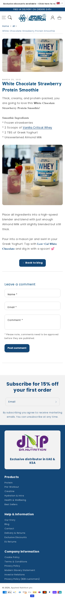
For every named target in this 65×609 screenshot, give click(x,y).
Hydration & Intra (14, 495)
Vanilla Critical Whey (37, 127)
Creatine (10, 491)
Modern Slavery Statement (20, 570)
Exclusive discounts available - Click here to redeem (32, 3)
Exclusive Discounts (16, 537)
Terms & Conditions (16, 561)
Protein (9, 482)
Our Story (10, 519)
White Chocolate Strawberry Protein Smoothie (28, 30)
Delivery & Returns (15, 532)
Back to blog (34, 262)
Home (5, 26)
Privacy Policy (12, 565)
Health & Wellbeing (15, 500)
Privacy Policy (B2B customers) (22, 578)
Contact (9, 528)
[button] (3, 18)
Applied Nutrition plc (21, 587)
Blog (7, 524)
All (14, 26)
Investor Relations (15, 574)
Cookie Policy (12, 557)
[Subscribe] (56, 402)
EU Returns (10, 541)
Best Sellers (11, 504)
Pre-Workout (12, 486)
